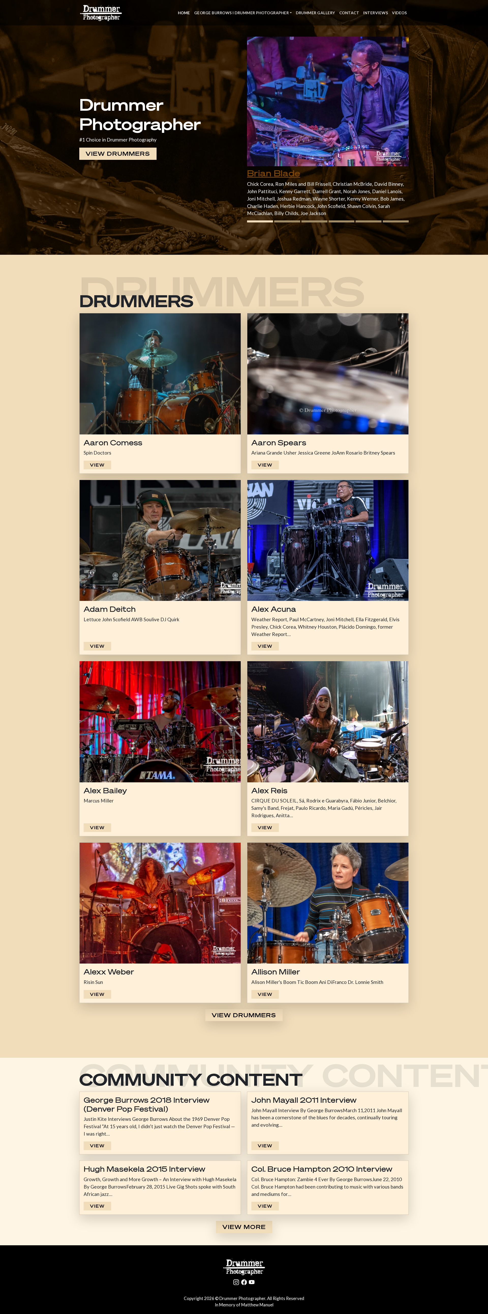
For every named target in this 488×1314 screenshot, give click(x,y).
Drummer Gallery (315, 12)
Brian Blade (273, 173)
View (97, 465)
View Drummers (118, 153)
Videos (399, 12)
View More (244, 1227)
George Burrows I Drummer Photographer (241, 12)
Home (184, 12)
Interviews (375, 12)
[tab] (260, 221)
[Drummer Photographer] (244, 1267)
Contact (349, 12)
